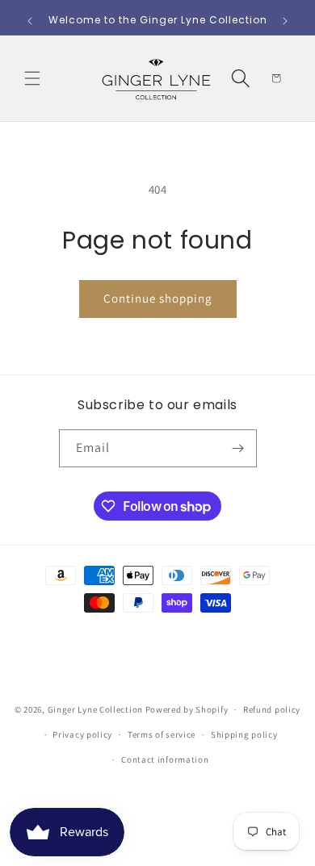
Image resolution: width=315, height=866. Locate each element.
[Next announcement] (285, 21)
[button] (32, 78)
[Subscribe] (238, 448)
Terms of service (161, 734)
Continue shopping (157, 298)
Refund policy (271, 709)
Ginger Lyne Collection (95, 709)
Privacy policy (82, 734)
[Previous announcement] (30, 21)
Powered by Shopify (187, 709)
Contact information (164, 759)
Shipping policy (244, 734)
